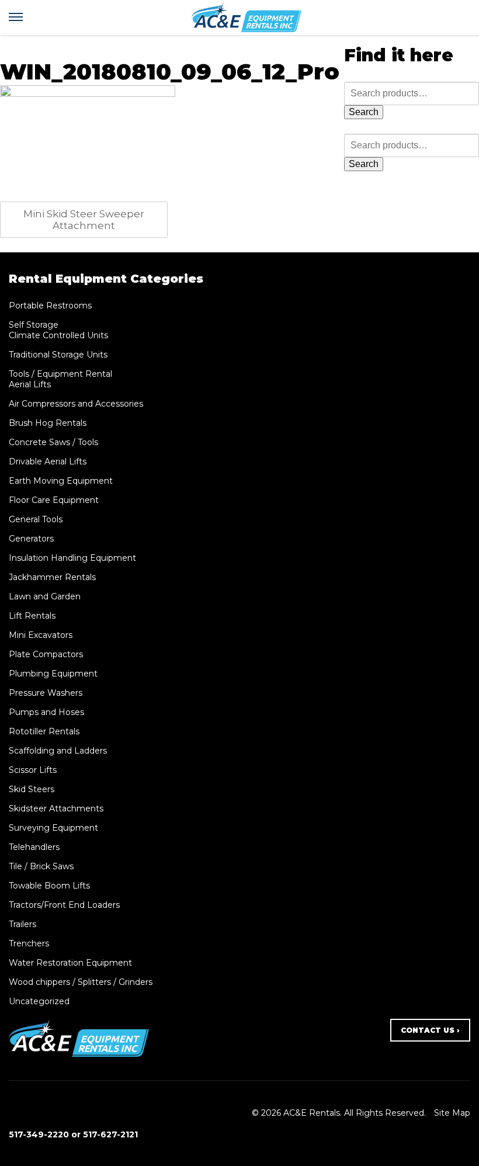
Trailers (22, 924)
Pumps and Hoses (46, 712)
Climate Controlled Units (58, 335)
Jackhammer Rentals (52, 577)
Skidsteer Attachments (56, 808)
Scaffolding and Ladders (58, 750)
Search (364, 112)
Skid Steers (31, 789)
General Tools (36, 519)
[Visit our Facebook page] (15, 1112)
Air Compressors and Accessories (76, 403)
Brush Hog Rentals (47, 423)
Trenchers (29, 943)
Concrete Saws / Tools (53, 442)
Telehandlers (34, 847)
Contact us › (430, 1030)
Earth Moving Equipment (61, 481)
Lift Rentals (32, 615)
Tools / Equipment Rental (60, 374)
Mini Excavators (40, 635)
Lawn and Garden (45, 596)
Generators (31, 538)
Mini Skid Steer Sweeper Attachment (83, 219)
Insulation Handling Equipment (72, 558)
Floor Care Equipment (54, 500)
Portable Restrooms (50, 305)
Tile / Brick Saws (41, 866)
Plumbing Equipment (53, 673)
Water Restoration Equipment (70, 962)
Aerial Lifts (30, 384)
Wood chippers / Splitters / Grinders (80, 982)
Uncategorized (39, 1001)
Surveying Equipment (53, 828)
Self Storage (33, 325)
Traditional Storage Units (58, 354)
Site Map (452, 1113)
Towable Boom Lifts (49, 885)
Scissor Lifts (33, 770)
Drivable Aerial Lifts (47, 461)
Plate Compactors (46, 654)
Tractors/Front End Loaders (64, 905)
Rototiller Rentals (44, 731)
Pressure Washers (45, 693)
